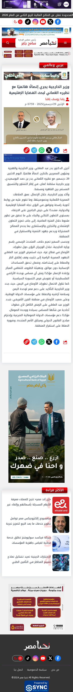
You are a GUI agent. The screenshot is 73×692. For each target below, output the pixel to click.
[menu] (65, 43)
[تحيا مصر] (36, 646)
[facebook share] (57, 150)
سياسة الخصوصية (37, 669)
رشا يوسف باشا (55, 99)
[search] (8, 43)
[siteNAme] (47, 42)
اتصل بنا (18, 669)
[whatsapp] (27, 150)
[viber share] (34, 150)
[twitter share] (49, 150)
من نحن (55, 669)
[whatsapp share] (42, 150)
